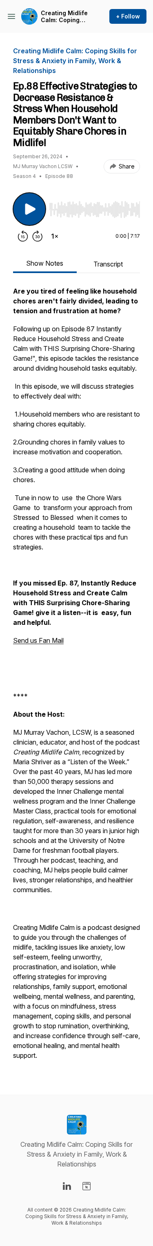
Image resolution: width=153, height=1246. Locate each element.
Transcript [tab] (108, 264)
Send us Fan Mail (38, 640)
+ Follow (128, 16)
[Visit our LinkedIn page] (67, 1186)
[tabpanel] (76, 677)
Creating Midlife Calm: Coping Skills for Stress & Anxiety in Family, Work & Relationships (64, 16)
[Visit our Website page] (86, 1186)
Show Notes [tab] (44, 263)
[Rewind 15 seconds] (23, 236)
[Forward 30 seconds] (37, 236)
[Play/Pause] (29, 209)
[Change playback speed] (55, 236)
